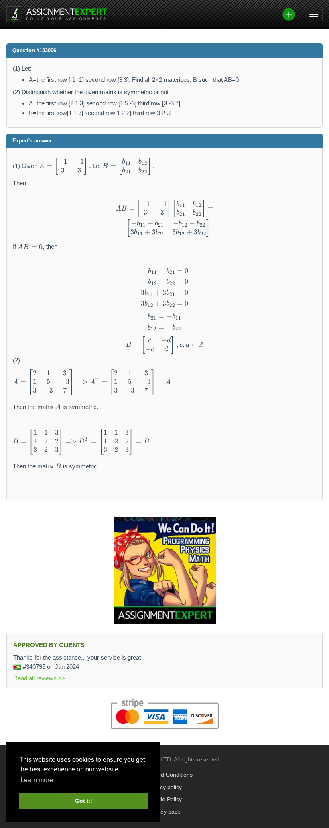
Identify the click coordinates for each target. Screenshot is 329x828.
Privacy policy (164, 787)
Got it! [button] (83, 801)
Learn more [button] (36, 780)
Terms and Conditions (165, 775)
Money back (164, 812)
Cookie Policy (165, 799)
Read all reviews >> (39, 678)
